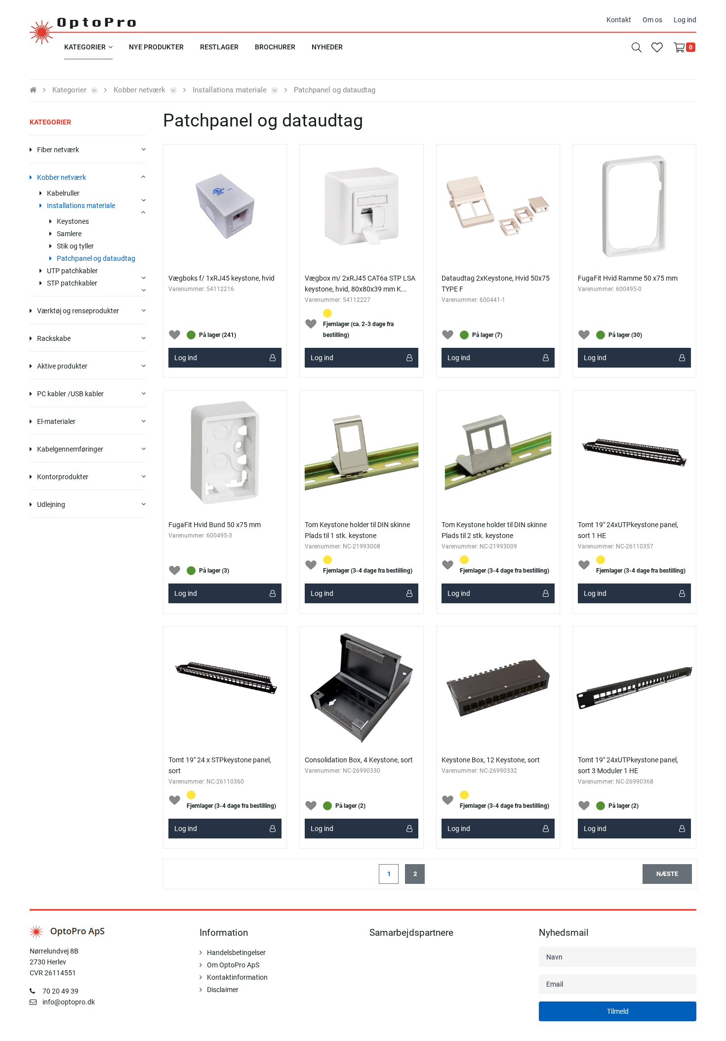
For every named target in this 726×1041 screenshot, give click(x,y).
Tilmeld (618, 1011)
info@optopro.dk (68, 1002)
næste (667, 873)
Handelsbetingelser (236, 953)
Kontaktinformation (237, 977)
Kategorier (50, 122)
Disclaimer (223, 990)
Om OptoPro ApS (233, 965)
